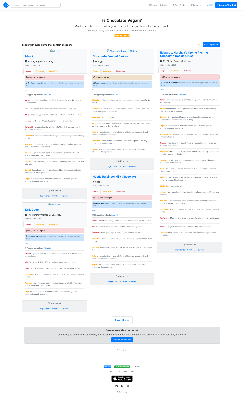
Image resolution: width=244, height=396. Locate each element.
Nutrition (55, 196)
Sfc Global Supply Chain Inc (176, 61)
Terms (132, 371)
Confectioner (97, 220)
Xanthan (163, 117)
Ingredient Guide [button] (159, 5)
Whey (27, 115)
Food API (107, 366)
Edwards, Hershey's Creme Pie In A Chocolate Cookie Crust (184, 54)
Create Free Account (122, 339)
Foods (15, 5)
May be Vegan (122, 35)
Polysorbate (165, 151)
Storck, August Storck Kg (40, 61)
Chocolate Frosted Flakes (110, 56)
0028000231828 (101, 186)
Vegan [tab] (28, 71)
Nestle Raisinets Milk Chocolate (114, 176)
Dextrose (28, 144)
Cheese (163, 143)
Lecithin (28, 161)
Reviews (65, 196)
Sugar (27, 179)
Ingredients (45, 196)
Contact (136, 366)
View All (47, 95)
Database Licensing (122, 366)
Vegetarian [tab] (39, 71)
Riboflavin (96, 117)
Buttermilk (29, 127)
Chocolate (29, 135)
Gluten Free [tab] (53, 71)
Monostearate (165, 134)
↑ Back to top (122, 350)
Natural (28, 170)
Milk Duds (32, 209)
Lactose (28, 121)
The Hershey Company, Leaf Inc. (44, 214)
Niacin (162, 169)
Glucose (28, 153)
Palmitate (96, 141)
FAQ (110, 371)
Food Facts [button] (179, 5)
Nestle (98, 181)
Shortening (164, 218)
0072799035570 (34, 65)
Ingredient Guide (121, 371)
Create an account (35, 83)
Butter (27, 100)
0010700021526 (34, 219)
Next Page (122, 320)
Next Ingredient (211, 44)
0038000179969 (101, 65)
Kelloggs (99, 61)
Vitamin (95, 123)
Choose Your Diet (227, 5)
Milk (26, 109)
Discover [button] (197, 5)
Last (199, 44)
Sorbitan (163, 233)
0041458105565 (169, 65)
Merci (29, 56)
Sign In (210, 5)
